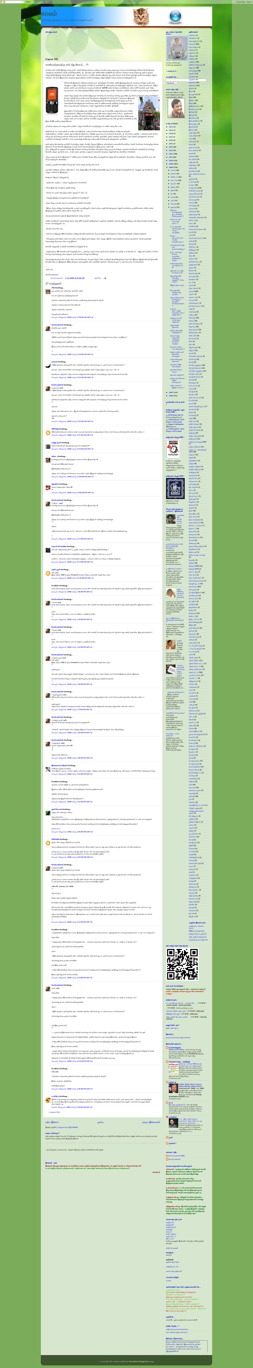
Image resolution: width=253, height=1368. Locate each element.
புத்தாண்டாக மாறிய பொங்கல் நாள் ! (177, 272)
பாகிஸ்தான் (193, 687)
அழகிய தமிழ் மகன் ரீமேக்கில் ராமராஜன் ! (177, 354)
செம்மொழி (193, 359)
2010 (171, 160)
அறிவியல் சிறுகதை (196, 65)
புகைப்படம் (192, 722)
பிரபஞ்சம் (192, 708)
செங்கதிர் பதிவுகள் (195, 356)
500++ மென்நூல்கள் (197, 931)
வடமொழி (192, 851)
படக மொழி (193, 651)
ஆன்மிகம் (192, 82)
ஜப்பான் (191, 913)
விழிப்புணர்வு (193, 896)
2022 (171, 130)
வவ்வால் (54, 362)
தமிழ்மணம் (193, 439)
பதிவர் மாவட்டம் (194, 666)
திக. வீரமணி (193, 487)
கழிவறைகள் (193, 214)
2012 (171, 154)
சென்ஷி (191, 380)
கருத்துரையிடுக (54, 1112)
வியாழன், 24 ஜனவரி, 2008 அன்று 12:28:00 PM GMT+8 (72, 578)
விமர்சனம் (192, 884)
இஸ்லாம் (192, 130)
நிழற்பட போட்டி (194, 619)
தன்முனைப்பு (193, 481)
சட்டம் (191, 282)
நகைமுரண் (193, 590)
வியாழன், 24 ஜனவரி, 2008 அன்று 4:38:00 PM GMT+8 (72, 1089)
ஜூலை (173, 187)
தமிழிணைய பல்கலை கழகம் (196, 927)
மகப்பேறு (192, 775)
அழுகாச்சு (192, 53)
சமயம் (191, 285)
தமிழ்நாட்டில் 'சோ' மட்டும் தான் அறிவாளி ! (176, 320)
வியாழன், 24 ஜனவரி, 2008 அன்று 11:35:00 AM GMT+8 (72, 421)
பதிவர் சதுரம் (193, 657)
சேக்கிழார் (192, 383)
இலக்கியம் (192, 118)
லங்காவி (192, 848)
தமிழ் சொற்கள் (194, 424)
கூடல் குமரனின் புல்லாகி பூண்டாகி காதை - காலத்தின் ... (177, 230)
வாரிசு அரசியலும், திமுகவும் (176, 360)
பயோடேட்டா (193, 678)
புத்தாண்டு (192, 725)
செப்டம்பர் (174, 180)
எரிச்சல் (191, 168)
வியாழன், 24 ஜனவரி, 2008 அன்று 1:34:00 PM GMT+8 (72, 619)
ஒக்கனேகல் (193, 171)
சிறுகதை (192, 327)
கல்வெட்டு (172, 1082)
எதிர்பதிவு (192, 162)
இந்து (191, 103)
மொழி (191, 840)
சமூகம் (191, 291)
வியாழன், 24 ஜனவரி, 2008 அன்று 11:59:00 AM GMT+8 (72, 449)
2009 (171, 164)
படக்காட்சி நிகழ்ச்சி (196, 649)
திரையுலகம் (193, 534)
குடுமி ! (179, 641)
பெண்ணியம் (193, 740)
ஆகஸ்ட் (174, 184)
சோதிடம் (192, 394)
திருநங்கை (192, 502)
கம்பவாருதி (193, 200)
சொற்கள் (192, 392)
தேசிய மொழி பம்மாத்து (197, 555)
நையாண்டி (192, 634)
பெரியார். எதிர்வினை (196, 746)
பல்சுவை (192, 684)
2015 (171, 144)
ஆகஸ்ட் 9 (192, 74)
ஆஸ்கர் (191, 88)
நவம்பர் (173, 174)
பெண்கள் (192, 737)
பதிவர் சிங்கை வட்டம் (196, 663)
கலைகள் (192, 208)
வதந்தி (191, 854)
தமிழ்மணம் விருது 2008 (197, 442)
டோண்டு (192, 400)
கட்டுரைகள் (193, 188)
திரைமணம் (193, 531)
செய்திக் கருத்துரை (196, 371)
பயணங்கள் (173, 1117)
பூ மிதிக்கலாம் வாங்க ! (173, 569)
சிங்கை (191, 321)
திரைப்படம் (192, 528)
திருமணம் (192, 505)
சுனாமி (191, 353)
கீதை (191, 256)
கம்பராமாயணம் (194, 197)
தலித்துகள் (193, 472)
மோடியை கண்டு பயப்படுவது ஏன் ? (177, 348)
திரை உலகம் (193, 517)
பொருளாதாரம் (194, 764)
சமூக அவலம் (193, 288)
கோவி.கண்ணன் (57, 278)
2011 (171, 157)
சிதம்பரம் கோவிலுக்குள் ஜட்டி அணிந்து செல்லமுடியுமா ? (177, 213)
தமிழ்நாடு (192, 433)
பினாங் (191, 719)
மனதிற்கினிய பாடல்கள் (197, 805)
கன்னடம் (192, 220)
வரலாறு (191, 860)
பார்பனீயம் (192, 693)
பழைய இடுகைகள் (151, 1122)
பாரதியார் (192, 696)
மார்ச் (173, 200)
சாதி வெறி (192, 312)
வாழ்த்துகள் (193, 878)
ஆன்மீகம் (97, 278)
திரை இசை (193, 514)
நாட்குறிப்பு (192, 601)
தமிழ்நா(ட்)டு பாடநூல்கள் (197, 934)
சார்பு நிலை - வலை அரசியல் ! (172, 735)
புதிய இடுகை (52, 1122)
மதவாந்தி (192, 793)
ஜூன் (173, 190)
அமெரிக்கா (193, 38)
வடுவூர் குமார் (56, 442)
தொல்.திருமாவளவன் (196, 581)
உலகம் (191, 153)
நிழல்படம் (192, 616)
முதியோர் (192, 819)
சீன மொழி (192, 338)
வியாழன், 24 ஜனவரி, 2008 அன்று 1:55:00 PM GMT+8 (72, 774)
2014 (171, 147)
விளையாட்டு (193, 899)
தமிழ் (191, 418)
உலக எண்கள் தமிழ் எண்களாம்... (177, 1332)
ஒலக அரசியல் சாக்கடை (197, 174)
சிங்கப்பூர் (192, 318)
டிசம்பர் (173, 170)
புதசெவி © (172, 1143)
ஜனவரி (173, 207)
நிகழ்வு (191, 610)
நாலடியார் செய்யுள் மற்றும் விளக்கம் (178, 1037)
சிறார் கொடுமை (194, 324)
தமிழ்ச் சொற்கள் (194, 430)
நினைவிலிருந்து (194, 622)
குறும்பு (191, 268)
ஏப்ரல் (173, 197)
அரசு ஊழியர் (193, 47)
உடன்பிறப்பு (55, 1096)
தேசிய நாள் (193, 552)
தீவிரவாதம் (193, 543)
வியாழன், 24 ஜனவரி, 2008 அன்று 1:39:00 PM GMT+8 (72, 732)
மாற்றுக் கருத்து (194, 808)
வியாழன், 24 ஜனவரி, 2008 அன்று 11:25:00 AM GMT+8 (72, 377)
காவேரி (191, 241)
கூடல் (171, 1103)
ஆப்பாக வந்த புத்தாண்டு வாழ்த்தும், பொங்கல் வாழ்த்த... (175, 340)
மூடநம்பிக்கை (193, 834)
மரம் (190, 799)
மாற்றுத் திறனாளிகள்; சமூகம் (196, 812)
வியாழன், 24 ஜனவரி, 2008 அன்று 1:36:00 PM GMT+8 (72, 684)
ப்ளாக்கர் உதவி (194, 637)
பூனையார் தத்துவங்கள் (197, 734)
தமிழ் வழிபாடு (194, 427)
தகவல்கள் (192, 409)
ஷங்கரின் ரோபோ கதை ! (176, 371)
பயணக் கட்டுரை (194, 675)
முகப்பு (100, 1122)
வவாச (191, 866)
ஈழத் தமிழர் (193, 133)
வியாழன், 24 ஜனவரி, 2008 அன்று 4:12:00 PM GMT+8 (72, 922)
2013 (171, 150)
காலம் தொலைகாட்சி (196, 238)
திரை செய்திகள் (194, 520)
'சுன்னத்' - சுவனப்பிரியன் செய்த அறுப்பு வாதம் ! (181, 669)
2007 (171, 392)
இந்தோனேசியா (194, 106)
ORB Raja (55, 429)
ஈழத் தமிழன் (193, 136)
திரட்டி (191, 490)
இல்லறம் (192, 115)
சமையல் (192, 300)
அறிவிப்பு (192, 59)
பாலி (190, 702)
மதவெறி (192, 796)
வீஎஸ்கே (192, 904)
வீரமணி (191, 908)
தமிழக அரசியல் (194, 447)
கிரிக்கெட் (192, 247)
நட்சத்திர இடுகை (195, 592)
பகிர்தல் (191, 640)
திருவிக (191, 508)
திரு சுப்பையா (193, 496)
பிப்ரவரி (173, 204)
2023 (171, 127)
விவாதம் (192, 893)
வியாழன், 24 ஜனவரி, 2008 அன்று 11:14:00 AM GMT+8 (72, 354)
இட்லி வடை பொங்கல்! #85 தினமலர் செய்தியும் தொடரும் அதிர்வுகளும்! (190, 1065)
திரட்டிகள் (192, 493)
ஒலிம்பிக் (192, 179)
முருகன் (191, 828)
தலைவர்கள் (193, 475)
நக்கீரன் (169, 1255)
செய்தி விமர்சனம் (195, 368)
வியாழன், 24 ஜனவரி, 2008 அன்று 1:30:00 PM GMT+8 (72, 592)
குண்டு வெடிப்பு (194, 262)
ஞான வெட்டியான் (195, 397)
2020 (171, 133)
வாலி (190, 872)
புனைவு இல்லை (194, 731)
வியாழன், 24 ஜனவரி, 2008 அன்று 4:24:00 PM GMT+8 (72, 1061)
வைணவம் (192, 910)
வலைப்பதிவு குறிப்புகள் (174, 1271)
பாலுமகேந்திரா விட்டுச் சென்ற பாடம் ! (180, 519)
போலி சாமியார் (194, 770)
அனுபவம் (192, 68)
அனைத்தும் (193, 71)
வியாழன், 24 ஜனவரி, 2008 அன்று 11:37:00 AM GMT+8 (72, 435)
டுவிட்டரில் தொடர (172, 1028)
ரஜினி (191, 845)
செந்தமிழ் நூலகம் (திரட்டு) (198, 940)
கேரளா (191, 270)
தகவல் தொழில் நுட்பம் (197, 406)
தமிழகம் (192, 455)
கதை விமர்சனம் (194, 194)
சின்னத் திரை (194, 332)
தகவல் (191, 403)
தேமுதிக (192, 560)
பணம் (191, 654)
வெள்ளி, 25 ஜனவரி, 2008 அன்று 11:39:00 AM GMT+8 (72, 1107)
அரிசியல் (192, 50)
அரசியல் (192, 44)
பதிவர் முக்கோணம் (196, 669)
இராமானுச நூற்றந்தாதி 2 (177, 1105)
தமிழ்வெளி (170, 1225)
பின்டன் (191, 717)
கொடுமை (192, 279)
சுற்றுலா (191, 350)
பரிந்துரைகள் (193, 681)
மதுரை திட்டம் (171, 1236)
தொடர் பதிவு (193, 572)
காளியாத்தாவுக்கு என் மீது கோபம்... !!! (177, 265)
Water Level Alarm (176, 1050)
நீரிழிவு (191, 625)
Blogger (142, 1361)
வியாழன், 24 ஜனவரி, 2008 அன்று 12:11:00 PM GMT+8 (72, 539)
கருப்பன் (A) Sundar (59, 546)
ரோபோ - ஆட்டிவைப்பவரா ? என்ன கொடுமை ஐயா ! (177, 239)
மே (172, 194)
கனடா (191, 223)
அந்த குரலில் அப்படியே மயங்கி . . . (178, 1017)
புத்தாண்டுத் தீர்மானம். (174, 326)
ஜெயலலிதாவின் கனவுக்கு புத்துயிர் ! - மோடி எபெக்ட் (177, 279)
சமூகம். (191, 294)
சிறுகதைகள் (193, 330)
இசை (191, 91)
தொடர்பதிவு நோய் (195, 578)
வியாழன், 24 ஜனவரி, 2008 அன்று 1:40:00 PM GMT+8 (72, 758)
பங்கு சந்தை (193, 643)
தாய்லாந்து (192, 484)
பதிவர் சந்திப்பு (194, 660)
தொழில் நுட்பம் (194, 584)
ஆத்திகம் (192, 79)
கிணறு (191, 244)
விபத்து (191, 881)
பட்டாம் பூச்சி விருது (195, 646)
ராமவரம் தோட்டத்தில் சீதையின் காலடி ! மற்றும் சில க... (177, 312)
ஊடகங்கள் (193, 159)
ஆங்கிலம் (192, 77)
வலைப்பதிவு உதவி (195, 863)
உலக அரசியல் (193, 150)
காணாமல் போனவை (196, 229)
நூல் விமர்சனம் (194, 628)
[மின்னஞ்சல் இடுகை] (104, 278)
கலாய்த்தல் (193, 205)
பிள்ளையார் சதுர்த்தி (196, 713)
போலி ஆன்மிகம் (194, 767)
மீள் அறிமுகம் (193, 816)
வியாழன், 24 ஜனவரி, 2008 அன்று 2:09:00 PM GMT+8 (72, 832)
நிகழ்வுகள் (192, 613)
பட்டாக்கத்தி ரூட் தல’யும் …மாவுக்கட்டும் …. (181, 1003)
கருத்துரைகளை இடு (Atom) (67, 1127)
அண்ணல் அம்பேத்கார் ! (175, 692)
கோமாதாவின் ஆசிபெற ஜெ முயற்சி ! (175, 292)
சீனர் (190, 341)
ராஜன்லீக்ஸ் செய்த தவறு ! (175, 713)
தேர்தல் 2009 (194, 566)
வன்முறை (192, 869)
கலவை (191, 203)
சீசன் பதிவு (193, 335)
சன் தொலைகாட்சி (195, 306)
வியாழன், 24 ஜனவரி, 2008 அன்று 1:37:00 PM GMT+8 (72, 709)
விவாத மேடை (194, 890)
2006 (171, 396)
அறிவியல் (192, 62)
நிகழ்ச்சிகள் (193, 607)
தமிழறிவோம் (193, 461)
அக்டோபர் (174, 177)
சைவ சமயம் (193, 386)
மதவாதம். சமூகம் (195, 790)
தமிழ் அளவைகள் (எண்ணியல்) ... (177, 1329)
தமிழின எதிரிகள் (195, 466)
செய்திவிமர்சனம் (195, 377)
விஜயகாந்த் (193, 902)
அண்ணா (192, 35)
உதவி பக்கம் (193, 147)
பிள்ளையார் (193, 711)
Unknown (55, 839)
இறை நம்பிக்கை (194, 121)
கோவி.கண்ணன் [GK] (176, 1156)
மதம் (190, 784)
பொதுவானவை (194, 761)
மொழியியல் (193, 842)
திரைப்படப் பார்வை (195, 525)
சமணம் (168, 1280)
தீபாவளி (192, 540)
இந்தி (191, 97)
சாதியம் (191, 315)
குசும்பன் (192, 259)
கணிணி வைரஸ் (194, 191)
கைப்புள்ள (192, 276)
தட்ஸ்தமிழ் (192, 415)
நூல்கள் (191, 631)
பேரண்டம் (192, 752)
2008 (171, 167)
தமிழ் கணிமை (171, 1234)
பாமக (191, 690)
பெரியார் (192, 743)
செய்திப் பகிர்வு (194, 374)
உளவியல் (192, 156)
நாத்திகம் (192, 604)
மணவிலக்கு (193, 779)
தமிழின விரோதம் (195, 469)
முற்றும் (191, 831)
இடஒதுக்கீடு (193, 94)
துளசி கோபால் (57, 809)
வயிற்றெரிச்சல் (194, 857)
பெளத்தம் (192, 749)
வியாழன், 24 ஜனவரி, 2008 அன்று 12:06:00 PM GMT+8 (73, 476)
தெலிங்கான (193, 549)
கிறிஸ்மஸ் (192, 253)
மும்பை (191, 825)
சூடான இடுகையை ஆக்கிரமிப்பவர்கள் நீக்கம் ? (175, 620)
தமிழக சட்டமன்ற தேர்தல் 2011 (197, 451)
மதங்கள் (192, 781)
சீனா (190, 344)
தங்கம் (191, 412)
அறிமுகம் (192, 56)
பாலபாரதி (192, 699)
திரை (191, 511)
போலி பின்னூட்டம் (195, 773)
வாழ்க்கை (192, 875)
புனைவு (191, 728)
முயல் (171, 1137)
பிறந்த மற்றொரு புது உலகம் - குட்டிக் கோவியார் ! (180, 594)
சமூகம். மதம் (193, 297)
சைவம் (191, 389)
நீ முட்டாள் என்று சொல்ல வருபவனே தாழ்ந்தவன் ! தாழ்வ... (176, 256)
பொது (191, 758)
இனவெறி (192, 127)
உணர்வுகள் (192, 141)
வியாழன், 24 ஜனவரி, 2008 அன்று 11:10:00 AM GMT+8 (72, 317)
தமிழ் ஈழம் (192, 421)
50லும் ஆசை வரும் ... (177, 286)
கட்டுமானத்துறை (175, 1047)
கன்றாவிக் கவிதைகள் (196, 217)
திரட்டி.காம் (170, 1239)
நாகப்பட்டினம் (193, 598)
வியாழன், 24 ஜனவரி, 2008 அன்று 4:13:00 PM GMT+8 (72, 978)
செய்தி (191, 362)
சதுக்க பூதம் (56, 569)
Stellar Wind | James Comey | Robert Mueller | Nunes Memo (190, 1085)
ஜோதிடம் (192, 916)
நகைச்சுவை (193, 586)
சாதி (190, 309)
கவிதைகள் (193, 211)
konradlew (133, 1361)
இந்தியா (192, 100)
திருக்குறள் (192, 499)
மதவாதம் (192, 787)
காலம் (49, 13)
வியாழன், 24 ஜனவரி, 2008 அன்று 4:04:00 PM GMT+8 (72, 857)
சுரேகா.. (54, 456)
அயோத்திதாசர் (194, 41)
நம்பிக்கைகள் (193, 595)
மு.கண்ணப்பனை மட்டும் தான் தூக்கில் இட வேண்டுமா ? (174, 546)
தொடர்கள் (192, 575)
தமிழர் (191, 457)
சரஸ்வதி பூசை (194, 303)
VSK (53, 288)
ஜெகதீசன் (55, 484)
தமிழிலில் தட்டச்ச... (173, 1267)
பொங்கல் (192, 755)
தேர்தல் (191, 563)
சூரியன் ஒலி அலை (172, 1262)
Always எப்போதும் (173, 1014)
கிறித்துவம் (192, 250)
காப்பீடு (191, 232)
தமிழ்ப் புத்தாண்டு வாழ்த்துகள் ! (176, 331)
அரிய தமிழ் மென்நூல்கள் (198, 937)
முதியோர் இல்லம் (195, 822)
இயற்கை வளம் (194, 109)
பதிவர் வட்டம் (193, 672)
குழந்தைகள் (193, 265)
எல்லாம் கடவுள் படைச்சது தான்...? (175, 221)
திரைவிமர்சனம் (194, 537)
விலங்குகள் (193, 887)
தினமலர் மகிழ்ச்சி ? (177, 375)
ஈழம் (190, 139)
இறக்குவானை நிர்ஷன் (59, 765)
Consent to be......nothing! (179, 1062)
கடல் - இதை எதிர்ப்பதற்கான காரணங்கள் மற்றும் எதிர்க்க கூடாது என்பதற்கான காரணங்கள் (190, 1121)
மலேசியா (192, 802)
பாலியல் (191, 705)
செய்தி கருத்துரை (195, 365)
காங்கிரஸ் (192, 226)
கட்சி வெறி (192, 182)
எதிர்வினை (193, 165)
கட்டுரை (192, 185)
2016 (171, 140)
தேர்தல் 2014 (194, 569)
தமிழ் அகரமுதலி (172, 1248)
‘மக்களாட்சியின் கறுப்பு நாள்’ (176, 1011)
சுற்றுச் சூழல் (193, 347)
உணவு (191, 144)
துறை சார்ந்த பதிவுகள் (196, 546)
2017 (171, 137)
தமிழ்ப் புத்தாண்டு (195, 436)
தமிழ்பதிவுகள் (171, 1227)
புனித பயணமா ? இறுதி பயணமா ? (177, 386)
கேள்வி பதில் (193, 273)
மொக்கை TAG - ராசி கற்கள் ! (176, 365)
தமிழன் (191, 463)
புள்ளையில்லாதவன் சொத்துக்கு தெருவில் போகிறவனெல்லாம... (177, 301)
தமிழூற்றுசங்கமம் (169, 1230)
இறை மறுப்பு (193, 124)
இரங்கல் (192, 112)
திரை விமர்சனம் (194, 523)
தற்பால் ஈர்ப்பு (193, 478)
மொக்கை (192, 837)
